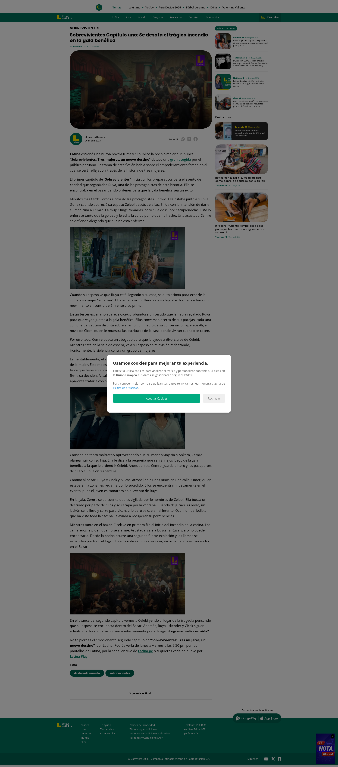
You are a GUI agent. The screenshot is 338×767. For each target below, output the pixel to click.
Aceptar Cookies (156, 398)
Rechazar (214, 398)
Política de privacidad (125, 387)
